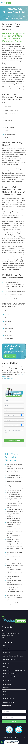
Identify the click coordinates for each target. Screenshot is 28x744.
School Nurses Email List (13, 502)
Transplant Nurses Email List (14, 546)
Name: (3, 709)
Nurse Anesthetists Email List (14, 509)
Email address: (5, 714)
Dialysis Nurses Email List (13, 472)
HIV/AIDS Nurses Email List (14, 563)
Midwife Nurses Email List (13, 595)
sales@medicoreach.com (10, 378)
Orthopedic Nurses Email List (14, 503)
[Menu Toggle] (25, 3)
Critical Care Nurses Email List (14, 496)
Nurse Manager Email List (13, 475)
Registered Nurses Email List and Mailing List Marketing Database (14, 524)
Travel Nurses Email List (13, 513)
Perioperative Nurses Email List (15, 511)
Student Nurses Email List (13, 518)
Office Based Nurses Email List (15, 488)
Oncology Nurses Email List (14, 490)
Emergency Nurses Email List (14, 473)
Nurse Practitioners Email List (14, 520)
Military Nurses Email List (13, 601)
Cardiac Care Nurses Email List (15, 558)
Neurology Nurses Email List (14, 470)
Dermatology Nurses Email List (15, 468)
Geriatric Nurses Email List (13, 556)
